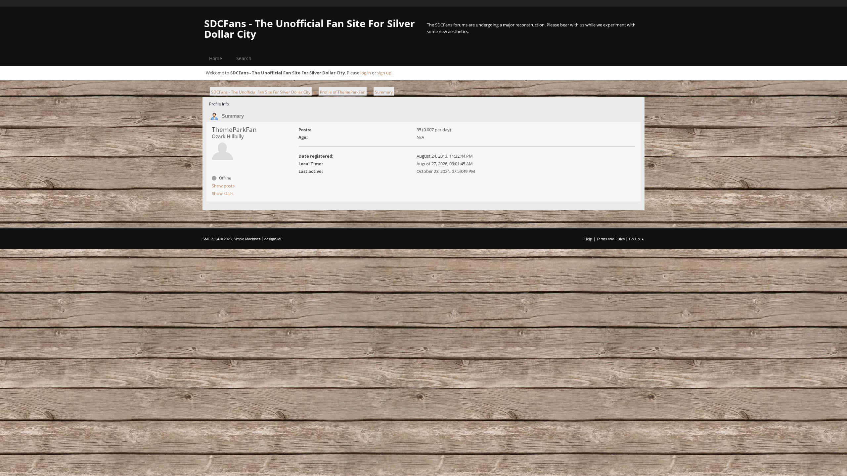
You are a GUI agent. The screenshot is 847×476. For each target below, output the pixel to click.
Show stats (222, 193)
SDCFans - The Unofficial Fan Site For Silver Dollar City (309, 29)
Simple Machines (247, 239)
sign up (384, 73)
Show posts (223, 186)
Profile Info (219, 104)
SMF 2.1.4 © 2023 (217, 239)
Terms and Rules (611, 238)
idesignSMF (273, 239)
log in (365, 73)
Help (588, 238)
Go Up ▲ (637, 238)
